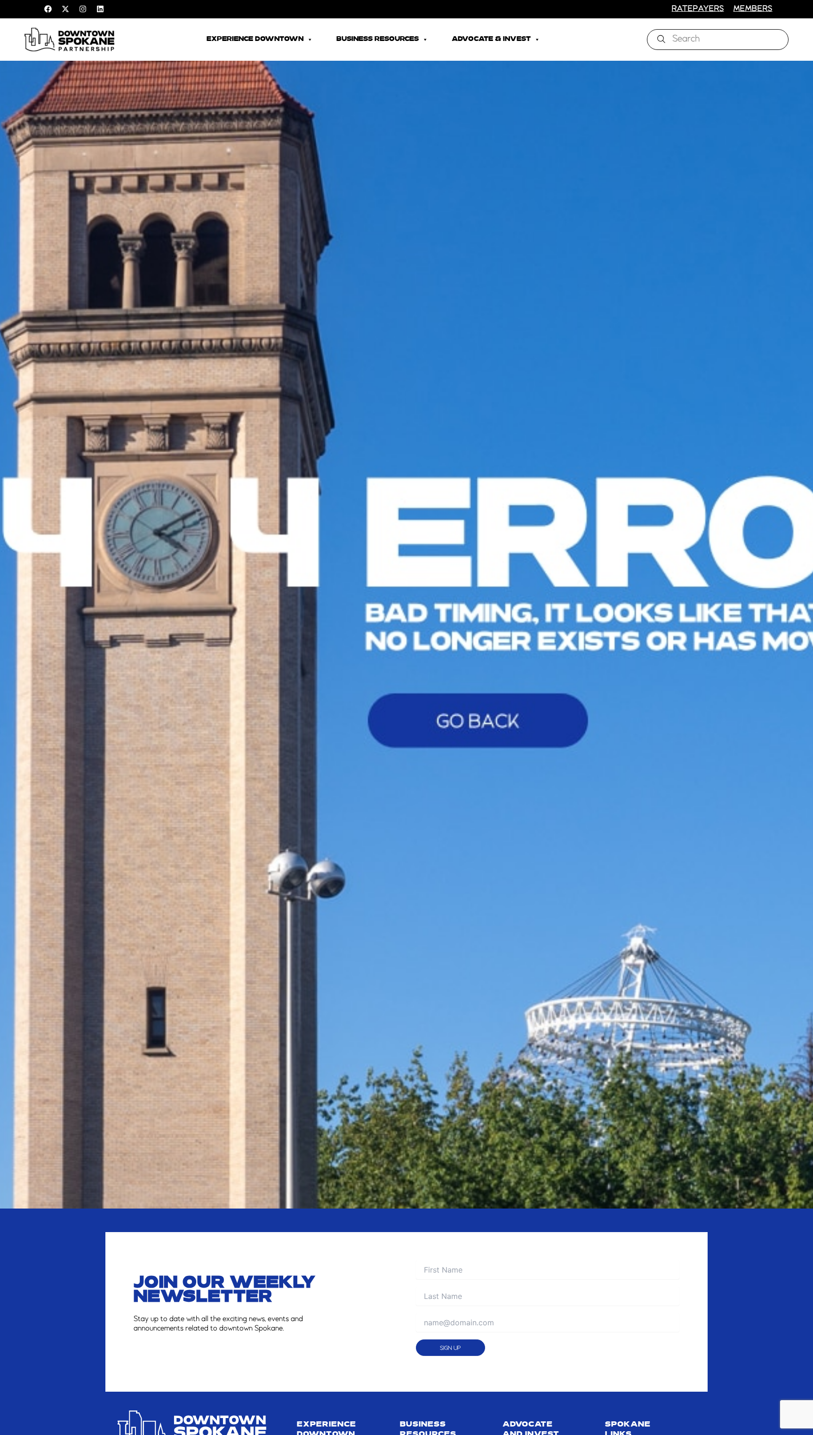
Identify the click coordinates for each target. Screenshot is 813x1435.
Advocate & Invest (491, 39)
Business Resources (377, 39)
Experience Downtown (255, 39)
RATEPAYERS (698, 9)
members (753, 9)
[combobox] (718, 39)
